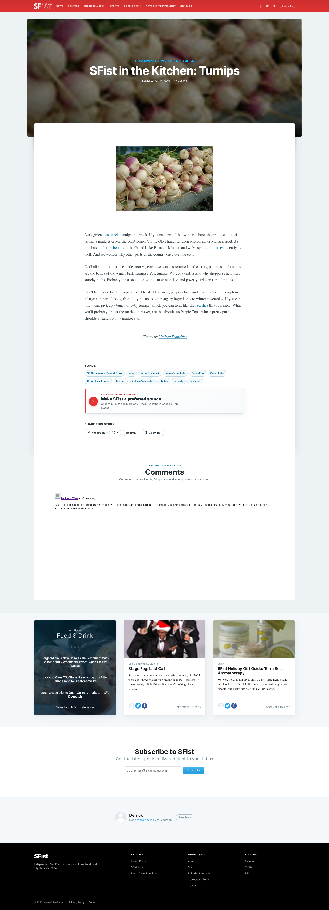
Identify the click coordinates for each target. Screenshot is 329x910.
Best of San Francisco (144, 873)
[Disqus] (164, 539)
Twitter (249, 867)
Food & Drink (132, 6)
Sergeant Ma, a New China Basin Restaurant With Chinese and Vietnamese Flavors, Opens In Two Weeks (75, 661)
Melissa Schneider (173, 336)
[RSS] (275, 6)
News (60, 6)
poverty (178, 381)
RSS (247, 873)
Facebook (251, 861)
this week (195, 381)
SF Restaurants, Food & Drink (156, 60)
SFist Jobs (137, 867)
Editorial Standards (199, 873)
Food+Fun (198, 373)
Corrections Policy (199, 879)
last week (111, 234)
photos (164, 381)
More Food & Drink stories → (75, 707)
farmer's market (150, 373)
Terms (92, 902)
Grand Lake (217, 373)
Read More (185, 817)
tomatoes (216, 247)
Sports (114, 6)
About (191, 861)
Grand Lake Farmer (98, 381)
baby (131, 373)
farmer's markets (175, 373)
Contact (186, 6)
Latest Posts (138, 861)
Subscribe (287, 6)
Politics (73, 6)
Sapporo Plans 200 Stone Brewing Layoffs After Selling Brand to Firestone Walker (75, 679)
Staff (191, 867)
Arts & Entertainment (161, 6)
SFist (41, 856)
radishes (201, 305)
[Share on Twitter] (138, 705)
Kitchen (120, 381)
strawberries (114, 247)
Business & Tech (94, 6)
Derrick (188, 60)
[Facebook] (260, 6)
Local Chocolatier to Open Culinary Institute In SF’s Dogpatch (75, 694)
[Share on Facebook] (144, 705)
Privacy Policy (76, 902)
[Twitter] (267, 6)
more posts (144, 820)
